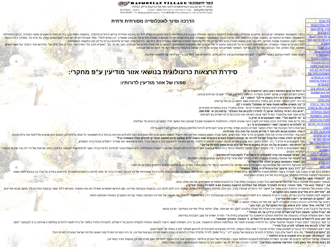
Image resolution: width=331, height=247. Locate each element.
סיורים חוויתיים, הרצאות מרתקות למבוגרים (319, 81)
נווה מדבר (323, 99)
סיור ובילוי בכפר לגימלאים (319, 30)
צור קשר (324, 166)
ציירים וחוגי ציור (319, 88)
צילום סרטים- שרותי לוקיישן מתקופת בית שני (319, 139)
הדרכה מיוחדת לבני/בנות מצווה (319, 64)
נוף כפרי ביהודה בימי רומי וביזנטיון (318, 105)
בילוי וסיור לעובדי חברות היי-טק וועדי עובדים (318, 40)
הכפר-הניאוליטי (320, 111)
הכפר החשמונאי (319, 115)
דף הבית (324, 20)
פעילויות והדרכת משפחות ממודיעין (318, 71)
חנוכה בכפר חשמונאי (322, 148)
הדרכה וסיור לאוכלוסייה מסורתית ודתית (320, 55)
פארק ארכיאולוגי (319, 119)
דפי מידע (324, 162)
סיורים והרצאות (320, 158)
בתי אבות (323, 47)
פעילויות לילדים (319, 131)
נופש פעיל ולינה (319, 154)
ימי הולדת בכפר (319, 24)
